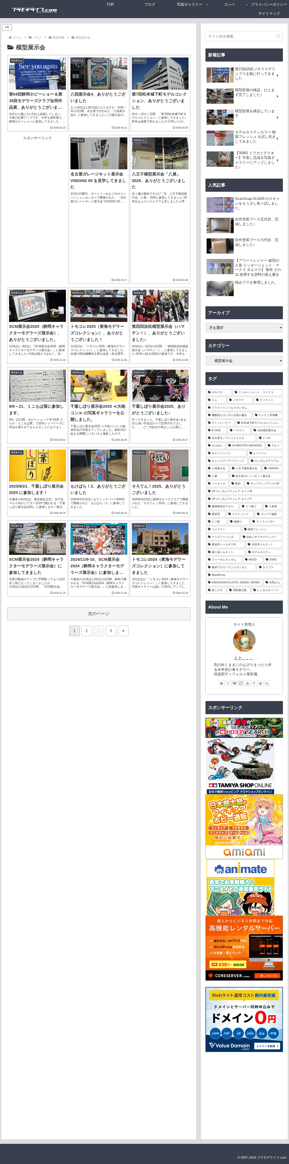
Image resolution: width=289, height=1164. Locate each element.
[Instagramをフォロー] (241, 683)
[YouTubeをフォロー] (247, 683)
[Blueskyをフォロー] (235, 683)
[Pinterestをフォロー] (254, 683)
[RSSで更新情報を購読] (267, 683)
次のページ (99, 613)
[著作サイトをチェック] (221, 683)
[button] (278, 36)
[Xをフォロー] (228, 683)
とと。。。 (244, 658)
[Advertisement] (37, 209)
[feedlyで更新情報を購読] (260, 683)
